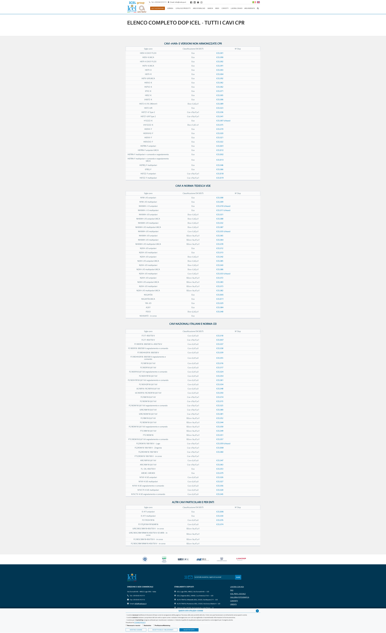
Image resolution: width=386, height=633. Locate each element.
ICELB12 (219, 150)
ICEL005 (219, 95)
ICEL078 (219, 244)
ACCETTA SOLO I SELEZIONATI (162, 630)
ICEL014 (219, 397)
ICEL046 (219, 165)
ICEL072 (219, 278)
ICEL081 (219, 414)
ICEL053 (219, 469)
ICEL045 (219, 494)
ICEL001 (219, 53)
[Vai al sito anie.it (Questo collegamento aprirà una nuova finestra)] (202, 559)
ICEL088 (219, 219)
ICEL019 (219, 129)
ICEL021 (219, 138)
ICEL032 (219, 223)
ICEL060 (219, 452)
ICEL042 (219, 257)
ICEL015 (219, 401)
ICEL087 (219, 227)
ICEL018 (219, 336)
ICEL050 (219, 393)
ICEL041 (219, 116)
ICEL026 (219, 477)
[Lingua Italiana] (254, 2)
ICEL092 (219, 78)
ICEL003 (219, 70)
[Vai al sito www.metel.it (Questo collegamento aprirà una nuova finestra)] (183, 559)
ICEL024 (219, 372)
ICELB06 (219, 512)
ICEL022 (219, 142)
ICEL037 (219, 344)
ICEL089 (219, 104)
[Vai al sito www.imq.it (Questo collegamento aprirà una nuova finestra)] (164, 559)
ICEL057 (219, 439)
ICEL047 (219, 460)
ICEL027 (219, 482)
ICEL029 (219, 303)
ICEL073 (219, 286)
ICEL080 (219, 410)
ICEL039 (219, 353)
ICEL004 (219, 74)
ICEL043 (219, 265)
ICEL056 (219, 486)
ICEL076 (219, 520)
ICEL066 (219, 169)
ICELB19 (219, 178)
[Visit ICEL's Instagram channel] (201, 2)
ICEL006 (219, 100)
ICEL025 (219, 406)
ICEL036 (219, 112)
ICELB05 (219, 295)
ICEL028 (219, 490)
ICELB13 (219, 160)
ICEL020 (219, 133)
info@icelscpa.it (180, 2)
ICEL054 (219, 376)
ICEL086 (219, 269)
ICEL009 (219, 202)
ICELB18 (219, 174)
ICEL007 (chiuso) (223, 121)
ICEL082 (219, 291)
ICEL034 (219, 384)
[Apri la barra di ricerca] (257, 8)
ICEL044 (219, 422)
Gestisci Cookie (136, 630)
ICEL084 (219, 307)
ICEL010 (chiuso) (223, 206)
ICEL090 (219, 57)
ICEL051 (219, 435)
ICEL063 (219, 465)
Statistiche (147, 625)
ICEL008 (219, 198)
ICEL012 (219, 248)
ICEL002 (219, 62)
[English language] (258, 2)
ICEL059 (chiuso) (223, 444)
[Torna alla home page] (137, 7)
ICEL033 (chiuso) (223, 274)
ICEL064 (219, 240)
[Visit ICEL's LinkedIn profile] (194, 2)
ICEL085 (219, 261)
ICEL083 (219, 282)
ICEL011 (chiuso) (223, 210)
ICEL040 (219, 312)
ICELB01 (219, 146)
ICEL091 (219, 66)
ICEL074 (219, 524)
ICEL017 (219, 368)
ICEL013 (219, 253)
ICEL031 (219, 215)
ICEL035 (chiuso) (223, 231)
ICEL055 (219, 358)
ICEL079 (219, 473)
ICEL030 (219, 516)
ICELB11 (219, 299)
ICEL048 (219, 389)
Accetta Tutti (189, 630)
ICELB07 (219, 340)
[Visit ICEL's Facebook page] (191, 2)
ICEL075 (219, 125)
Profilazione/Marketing (162, 625)
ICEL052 (219, 418)
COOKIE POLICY (140, 622)
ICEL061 (219, 380)
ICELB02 (219, 154)
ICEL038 (219, 348)
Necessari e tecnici (133, 625)
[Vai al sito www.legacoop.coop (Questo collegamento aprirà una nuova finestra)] (241, 559)
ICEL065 (219, 236)
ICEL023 (219, 108)
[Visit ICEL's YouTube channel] (198, 2)
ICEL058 (219, 427)
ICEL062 (219, 83)
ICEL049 (219, 431)
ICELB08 (219, 448)
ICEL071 (219, 91)
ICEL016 (219, 363)
